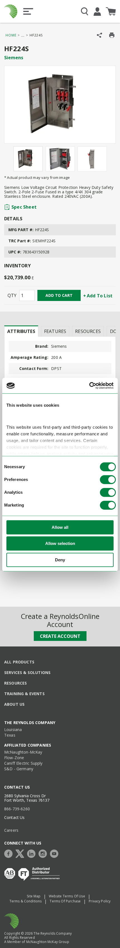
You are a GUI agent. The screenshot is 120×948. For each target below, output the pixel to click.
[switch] (108, 479)
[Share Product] (99, 35)
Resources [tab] (88, 331)
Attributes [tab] (21, 331)
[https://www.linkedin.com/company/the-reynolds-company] (32, 853)
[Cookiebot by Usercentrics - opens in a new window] (89, 385)
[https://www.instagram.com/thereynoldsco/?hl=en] (44, 853)
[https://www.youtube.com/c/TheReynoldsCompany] (55, 853)
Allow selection (60, 543)
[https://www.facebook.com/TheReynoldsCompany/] (9, 853)
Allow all (60, 527)
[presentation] (21, 331)
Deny (60, 559)
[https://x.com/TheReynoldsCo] (21, 853)
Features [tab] (55, 331)
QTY (12, 295)
